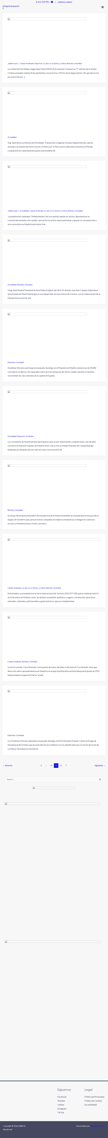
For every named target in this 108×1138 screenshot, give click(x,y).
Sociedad (78, 63)
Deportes (38, 63)
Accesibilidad (90, 1104)
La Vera (63, 63)
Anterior (8, 765)
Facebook (62, 1096)
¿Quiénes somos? (65, 2)
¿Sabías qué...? (13, 63)
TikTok (60, 1112)
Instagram (62, 1108)
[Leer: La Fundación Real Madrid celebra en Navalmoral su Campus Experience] (47, 261)
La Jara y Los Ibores (51, 63)
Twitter (60, 1104)
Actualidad (12, 137)
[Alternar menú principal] (102, 7)
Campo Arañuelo (27, 63)
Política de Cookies (93, 1100)
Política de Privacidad (94, 1096)
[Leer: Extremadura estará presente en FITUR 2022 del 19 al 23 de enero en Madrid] (54, 562)
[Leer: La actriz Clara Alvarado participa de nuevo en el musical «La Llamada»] (47, 638)
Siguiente (100, 765)
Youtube (61, 1100)
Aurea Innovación (97, 1126)
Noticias (70, 63)
